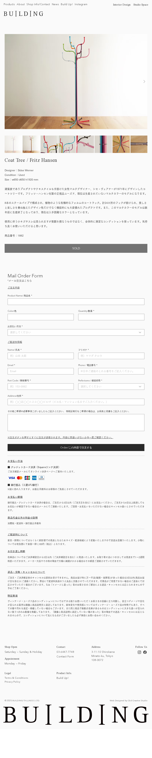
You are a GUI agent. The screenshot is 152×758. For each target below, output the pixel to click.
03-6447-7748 (65, 652)
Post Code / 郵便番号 (19, 380)
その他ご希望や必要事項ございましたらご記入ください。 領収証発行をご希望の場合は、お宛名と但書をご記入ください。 (69, 411)
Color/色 (12, 311)
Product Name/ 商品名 (20, 295)
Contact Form (65, 656)
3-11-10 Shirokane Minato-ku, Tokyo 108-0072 (103, 656)
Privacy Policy (12, 681)
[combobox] (76, 332)
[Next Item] (144, 81)
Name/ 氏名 (15, 349)
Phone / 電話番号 (87, 365)
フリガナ (83, 349)
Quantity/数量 (86, 311)
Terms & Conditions (16, 677)
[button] (9, 4)
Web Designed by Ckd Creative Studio (128, 700)
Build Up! (63, 678)
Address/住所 (15, 395)
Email (11, 365)
